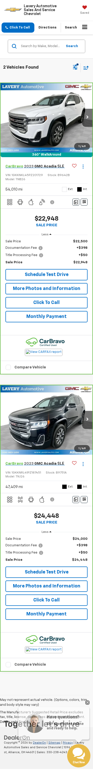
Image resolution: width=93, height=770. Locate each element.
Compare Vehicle (30, 367)
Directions (47, 27)
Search (72, 46)
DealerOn (39, 742)
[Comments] (75, 202)
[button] (18, 28)
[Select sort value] (85, 67)
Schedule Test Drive (46, 274)
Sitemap (54, 742)
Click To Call (46, 302)
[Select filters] (75, 68)
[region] (46, 252)
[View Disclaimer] (52, 202)
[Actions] (83, 166)
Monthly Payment (46, 316)
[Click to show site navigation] (85, 27)
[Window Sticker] (84, 202)
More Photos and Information (46, 288)
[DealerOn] (17, 737)
